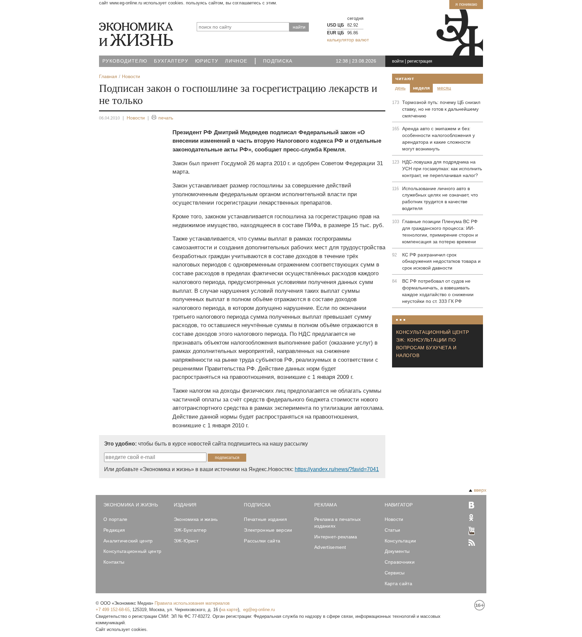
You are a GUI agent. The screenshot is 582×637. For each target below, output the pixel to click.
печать (165, 117)
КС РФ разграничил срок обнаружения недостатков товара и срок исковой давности (441, 261)
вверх (480, 490)
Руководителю (124, 61)
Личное (236, 61)
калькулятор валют (348, 39)
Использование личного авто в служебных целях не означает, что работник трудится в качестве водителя (440, 198)
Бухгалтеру (171, 61)
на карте (229, 609)
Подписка (278, 61)
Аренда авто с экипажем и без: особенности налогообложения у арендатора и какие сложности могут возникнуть (438, 138)
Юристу (206, 61)
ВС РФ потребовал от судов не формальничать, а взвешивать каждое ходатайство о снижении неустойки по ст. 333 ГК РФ (438, 291)
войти (397, 61)
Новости (136, 117)
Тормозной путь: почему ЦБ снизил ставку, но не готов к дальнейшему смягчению (441, 109)
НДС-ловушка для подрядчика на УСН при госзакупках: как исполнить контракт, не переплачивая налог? (442, 168)
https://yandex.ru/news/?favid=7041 (337, 469)
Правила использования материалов (192, 603)
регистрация (419, 61)
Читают (404, 78)
